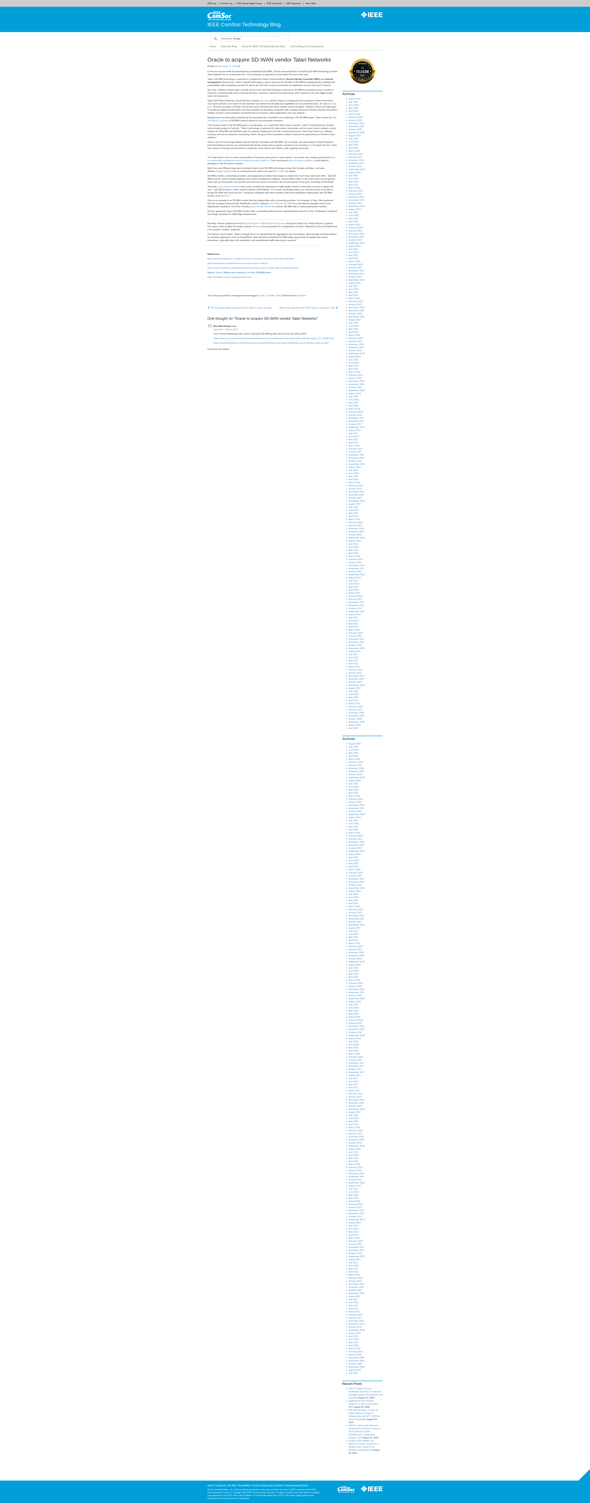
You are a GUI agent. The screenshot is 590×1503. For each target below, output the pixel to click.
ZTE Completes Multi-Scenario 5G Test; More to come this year (241, 308)
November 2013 (356, 568)
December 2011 (356, 639)
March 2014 (354, 556)
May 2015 (353, 513)
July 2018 (353, 396)
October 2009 (355, 719)
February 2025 (355, 154)
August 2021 (354, 283)
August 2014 (354, 541)
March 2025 (354, 151)
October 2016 (355, 461)
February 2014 (355, 559)
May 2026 (353, 108)
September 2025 (356, 132)
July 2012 (353, 617)
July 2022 (353, 249)
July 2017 (353, 433)
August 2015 (354, 504)
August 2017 (354, 430)
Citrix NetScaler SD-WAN (280, 203)
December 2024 (356, 160)
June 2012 (353, 620)
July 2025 (353, 138)
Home (213, 46)
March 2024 (354, 187)
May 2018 (353, 402)
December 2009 (356, 712)
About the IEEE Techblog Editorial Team (263, 46)
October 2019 (355, 350)
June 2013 (353, 584)
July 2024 (353, 175)
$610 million (279, 171)
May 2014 (353, 550)
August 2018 (354, 393)
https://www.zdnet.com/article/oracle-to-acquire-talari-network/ (237, 263)
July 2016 (353, 470)
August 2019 (354, 356)
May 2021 (353, 292)
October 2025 (355, 129)
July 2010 (353, 691)
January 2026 (355, 120)
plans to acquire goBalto (300, 160)
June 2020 (353, 326)
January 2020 (355, 341)
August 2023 (354, 209)
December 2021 (356, 270)
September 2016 (356, 464)
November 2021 (356, 273)
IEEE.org (211, 3)
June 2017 (353, 436)
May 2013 (353, 587)
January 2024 (355, 194)
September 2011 (356, 648)
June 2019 (353, 362)
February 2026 (355, 117)
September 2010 (356, 685)
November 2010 (356, 679)
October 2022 (355, 240)
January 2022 (355, 267)
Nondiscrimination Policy (296, 1485)
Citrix (226, 195)
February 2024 (355, 191)
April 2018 (353, 405)
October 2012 (355, 608)
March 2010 (354, 703)
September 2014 (356, 537)
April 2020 (353, 332)
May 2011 (353, 660)
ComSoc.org (226, 3)
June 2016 (353, 473)
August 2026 (354, 98)
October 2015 (355, 498)
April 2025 (353, 148)
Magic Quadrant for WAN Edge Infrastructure (264, 223)
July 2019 (353, 359)
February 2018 (355, 412)
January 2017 (355, 452)
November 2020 (356, 310)
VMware (256, 226)
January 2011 (355, 673)
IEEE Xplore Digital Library (249, 3)
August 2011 (354, 651)
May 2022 (353, 255)
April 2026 (353, 111)
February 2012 (355, 633)
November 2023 (356, 200)
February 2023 (355, 227)
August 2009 (354, 725)
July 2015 (353, 507)
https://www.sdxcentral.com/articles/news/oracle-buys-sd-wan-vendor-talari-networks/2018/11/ (253, 268)
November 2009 (356, 716)
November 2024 (356, 163)
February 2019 (355, 375)
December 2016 (356, 455)
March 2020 (354, 335)
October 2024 (355, 166)
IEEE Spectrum (293, 3)
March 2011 (354, 666)
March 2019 (354, 372)
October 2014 (355, 534)
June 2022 (353, 252)
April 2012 (353, 626)
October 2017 (355, 424)
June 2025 (353, 141)
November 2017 (356, 421)
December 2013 (356, 565)
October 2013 (355, 571)
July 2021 (353, 286)
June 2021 (353, 289)
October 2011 (355, 645)
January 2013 (355, 599)
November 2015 (356, 494)
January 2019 (355, 378)
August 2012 (354, 614)
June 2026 (353, 105)
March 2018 (354, 409)
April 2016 (353, 479)
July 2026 (353, 102)
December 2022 (356, 234)
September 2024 (356, 169)
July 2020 (353, 323)
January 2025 (355, 157)
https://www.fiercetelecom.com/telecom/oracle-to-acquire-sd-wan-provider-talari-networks (250, 258)
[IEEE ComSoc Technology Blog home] (220, 15)
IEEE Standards (274, 3)
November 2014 (356, 531)
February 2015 (355, 522)
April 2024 (353, 184)
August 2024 (354, 172)
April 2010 (353, 700)
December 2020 (356, 307)
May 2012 (353, 623)
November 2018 (356, 384)
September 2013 (356, 574)
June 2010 (353, 694)
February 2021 (355, 301)
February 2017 (355, 448)
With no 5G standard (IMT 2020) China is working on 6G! (307, 308)
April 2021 (353, 295)
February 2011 (355, 669)
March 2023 (354, 224)
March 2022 (354, 261)
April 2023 (353, 221)
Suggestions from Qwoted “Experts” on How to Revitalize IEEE (363, 1404)
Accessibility (244, 1485)
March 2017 (354, 445)
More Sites (310, 3)
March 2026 (354, 114)
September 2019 (356, 353)
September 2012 (356, 611)
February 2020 (355, 338)
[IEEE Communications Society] (347, 1490)
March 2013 (354, 593)
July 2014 (353, 544)
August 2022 (354, 246)
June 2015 (353, 510)
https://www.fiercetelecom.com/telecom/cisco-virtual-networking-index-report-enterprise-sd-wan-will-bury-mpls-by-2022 (271, 343)
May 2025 (353, 145)
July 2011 (353, 654)
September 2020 (356, 316)
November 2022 (356, 237)
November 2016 (356, 458)
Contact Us (220, 1485)
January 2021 (355, 304)
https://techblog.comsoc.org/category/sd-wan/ (229, 277)
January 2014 (355, 562)
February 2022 (355, 264)
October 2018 (355, 387)
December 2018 (356, 381)
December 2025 (356, 123)
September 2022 (356, 243)
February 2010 (355, 706)
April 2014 (353, 553)
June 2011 (353, 657)
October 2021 (355, 277)
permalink (301, 295)
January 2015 (355, 525)
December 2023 (356, 197)
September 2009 (356, 722)
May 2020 (353, 329)
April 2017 (353, 442)
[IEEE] (369, 14)
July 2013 (353, 580)
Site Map (232, 1485)
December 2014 (356, 528)
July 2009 (353, 728)
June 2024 (353, 178)
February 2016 (355, 485)
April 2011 (353, 663)
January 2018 (355, 415)
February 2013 (355, 596)
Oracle (261, 295)
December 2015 (356, 491)
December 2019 (356, 344)
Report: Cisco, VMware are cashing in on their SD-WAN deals (239, 272)
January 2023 (355, 230)
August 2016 (354, 467)
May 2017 (353, 439)
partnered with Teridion (261, 206)
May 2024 (353, 181)
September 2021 (356, 280)
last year (264, 100)
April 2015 (353, 516)
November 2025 (356, 126)
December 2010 (356, 676)
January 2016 (355, 488)
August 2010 (354, 688)
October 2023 (355, 203)
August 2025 (354, 135)
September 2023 (356, 206)
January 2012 (355, 636)
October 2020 (355, 313)
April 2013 (353, 590)
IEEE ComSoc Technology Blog (244, 24)
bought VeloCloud (224, 171)
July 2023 (353, 212)
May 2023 (353, 218)
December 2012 (356, 602)
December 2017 (356, 418)
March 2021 (354, 298)
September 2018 (356, 390)
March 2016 (354, 482)
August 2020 (354, 319)
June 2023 (353, 215)
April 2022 (353, 258)
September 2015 (356, 501)
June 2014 (353, 547)
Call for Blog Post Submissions (307, 46)
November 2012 (356, 605)
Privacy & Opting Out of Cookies (267, 1485)
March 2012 (354, 630)
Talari (278, 295)
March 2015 (354, 519)
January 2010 (355, 709)
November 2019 (356, 347)
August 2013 (354, 577)
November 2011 (356, 642)
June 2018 (353, 399)
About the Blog (229, 46)
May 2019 (353, 366)
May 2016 (353, 476)
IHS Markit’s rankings (217, 120)
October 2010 (355, 682)
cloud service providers (229, 186)
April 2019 (353, 369)
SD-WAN (270, 295)
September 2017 (356, 427)
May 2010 (353, 697)
